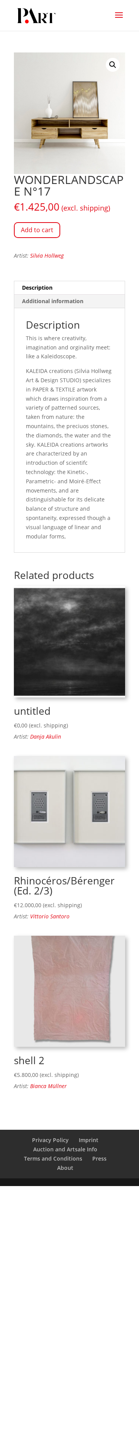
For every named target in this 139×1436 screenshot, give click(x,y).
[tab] (69, 288)
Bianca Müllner (48, 1086)
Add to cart (37, 230)
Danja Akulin (45, 736)
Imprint (88, 1140)
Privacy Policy (50, 1140)
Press (99, 1158)
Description (37, 287)
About (65, 1167)
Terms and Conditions (53, 1158)
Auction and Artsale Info (65, 1149)
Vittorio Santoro (50, 916)
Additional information (52, 301)
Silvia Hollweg (47, 255)
